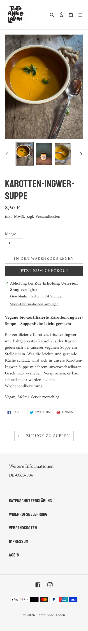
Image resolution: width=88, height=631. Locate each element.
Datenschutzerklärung (30, 501)
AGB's (14, 555)
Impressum (18, 541)
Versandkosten (47, 216)
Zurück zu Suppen (47, 435)
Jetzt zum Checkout (44, 270)
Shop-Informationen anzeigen (34, 304)
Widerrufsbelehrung (28, 514)
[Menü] (80, 14)
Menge (10, 234)
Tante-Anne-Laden (51, 615)
